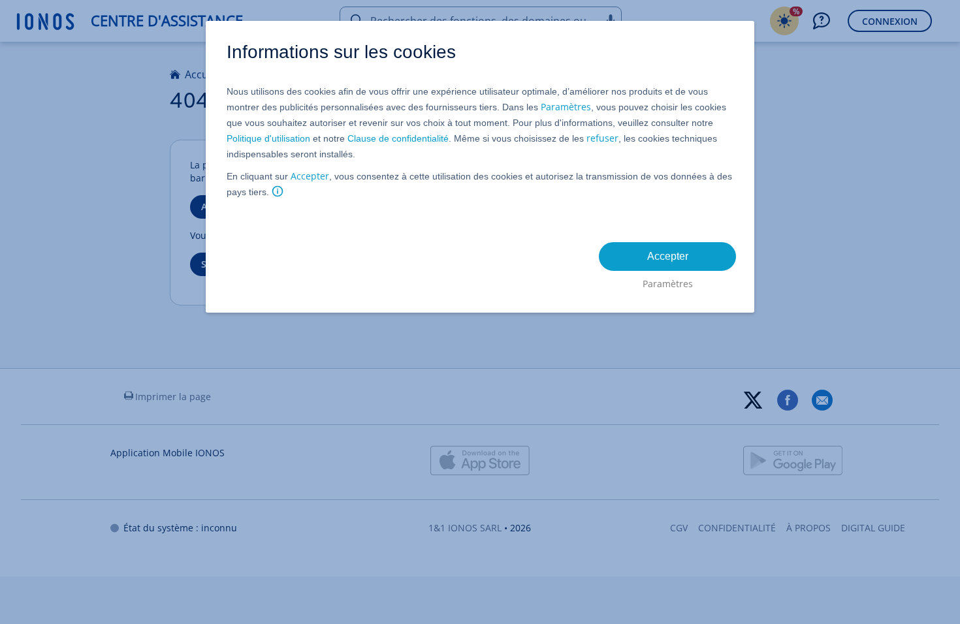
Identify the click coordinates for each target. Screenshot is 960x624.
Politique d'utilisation (268, 138)
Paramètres (566, 107)
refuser (602, 138)
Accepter (310, 176)
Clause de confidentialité (398, 138)
